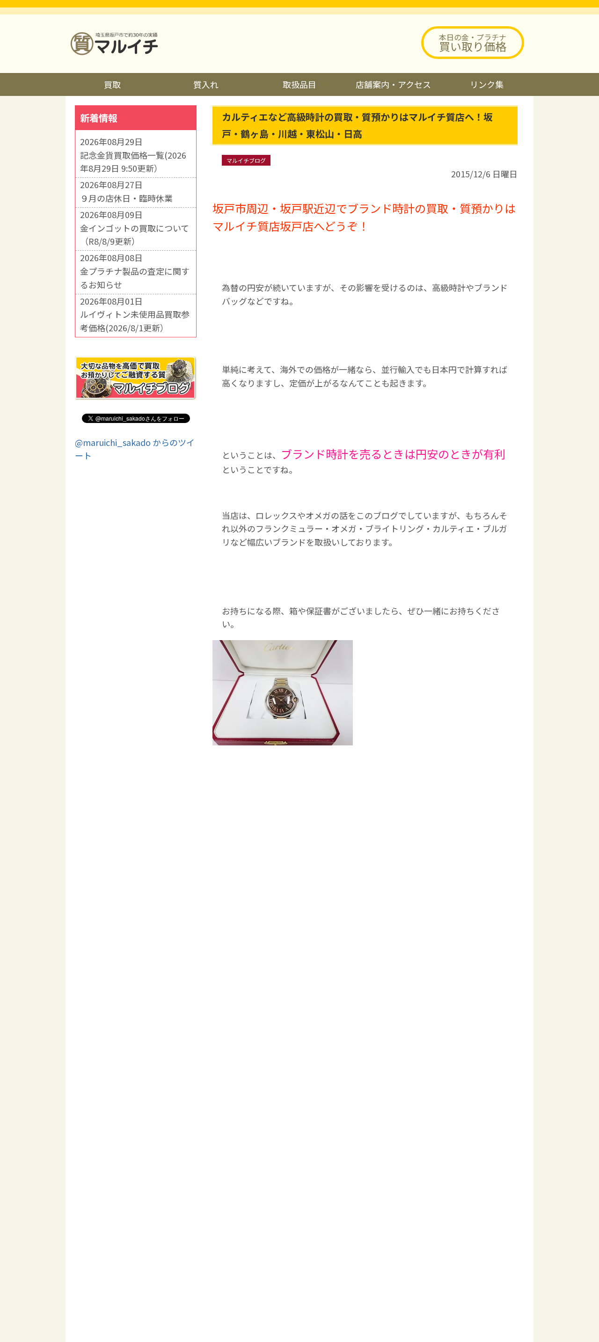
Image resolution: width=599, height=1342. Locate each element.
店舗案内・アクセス (393, 84)
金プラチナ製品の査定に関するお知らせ (135, 278)
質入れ (206, 84)
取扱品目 (299, 84)
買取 (112, 84)
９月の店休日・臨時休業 (126, 198)
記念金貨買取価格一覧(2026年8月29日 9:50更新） (133, 162)
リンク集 (487, 84)
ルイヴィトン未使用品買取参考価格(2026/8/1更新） (135, 321)
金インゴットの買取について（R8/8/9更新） (134, 235)
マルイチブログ (246, 160)
